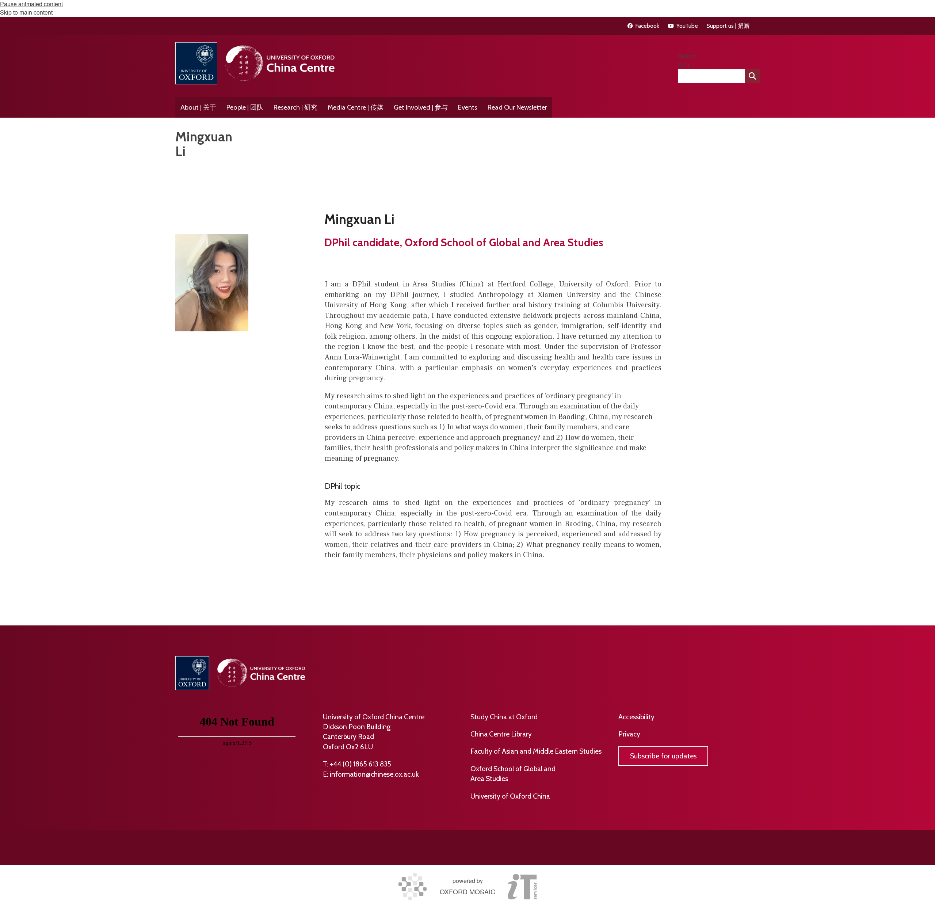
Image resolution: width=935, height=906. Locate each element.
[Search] (752, 76)
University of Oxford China (510, 796)
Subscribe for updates (663, 755)
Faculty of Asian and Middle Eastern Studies (536, 751)
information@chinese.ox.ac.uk (374, 774)
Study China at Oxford (504, 716)
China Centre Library (501, 734)
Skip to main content (26, 12)
